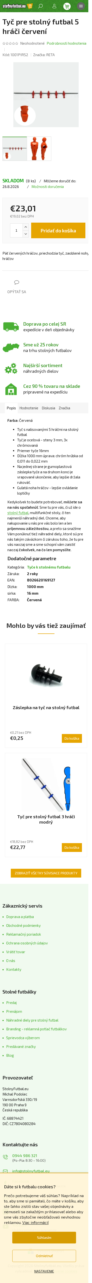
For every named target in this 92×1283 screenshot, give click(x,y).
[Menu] (81, 6)
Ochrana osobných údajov (27, 943)
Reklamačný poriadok (23, 934)
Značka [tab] (64, 408)
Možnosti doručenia (47, 186)
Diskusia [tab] (48, 408)
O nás (10, 960)
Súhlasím (44, 1237)
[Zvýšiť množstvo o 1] (25, 227)
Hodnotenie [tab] (28, 408)
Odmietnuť (44, 1256)
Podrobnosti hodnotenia (66, 43)
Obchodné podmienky (23, 925)
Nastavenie (44, 1271)
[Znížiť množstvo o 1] (25, 233)
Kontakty (13, 969)
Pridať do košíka (58, 230)
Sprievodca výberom (23, 1037)
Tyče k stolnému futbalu (48, 567)
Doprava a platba (20, 916)
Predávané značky (21, 1046)
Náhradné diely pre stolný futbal (32, 1020)
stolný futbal (17, 512)
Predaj (11, 1002)
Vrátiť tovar (15, 952)
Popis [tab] (11, 408)
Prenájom (14, 1011)
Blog (10, 1055)
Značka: (44, 54)
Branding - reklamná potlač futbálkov (36, 1029)
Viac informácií (35, 1222)
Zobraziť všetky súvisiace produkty (46, 873)
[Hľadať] (40, 6)
